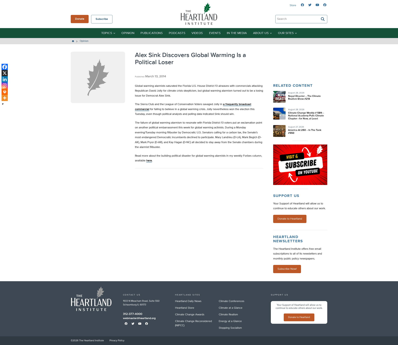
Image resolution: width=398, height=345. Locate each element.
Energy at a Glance (230, 321)
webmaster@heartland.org (139, 318)
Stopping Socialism (230, 328)
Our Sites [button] (286, 33)
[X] (5, 73)
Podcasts (177, 33)
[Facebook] (5, 67)
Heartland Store (184, 308)
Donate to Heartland (290, 218)
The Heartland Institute (199, 13)
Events (215, 33)
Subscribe (102, 19)
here (149, 160)
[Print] (5, 92)
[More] (5, 98)
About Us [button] (261, 33)
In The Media (237, 33)
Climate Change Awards (189, 314)
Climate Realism (228, 314)
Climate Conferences (231, 301)
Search (323, 19)
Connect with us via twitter (309, 4)
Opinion (127, 33)
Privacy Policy (116, 340)
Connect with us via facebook (302, 4)
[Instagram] (5, 85)
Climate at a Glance (230, 308)
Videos (197, 33)
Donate (79, 19)
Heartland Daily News (188, 301)
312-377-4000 (132, 314)
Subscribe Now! (287, 269)
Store (293, 5)
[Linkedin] (5, 79)
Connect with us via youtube (317, 4)
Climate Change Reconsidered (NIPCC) (193, 323)
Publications (152, 33)
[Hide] (3, 104)
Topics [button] (106, 33)
